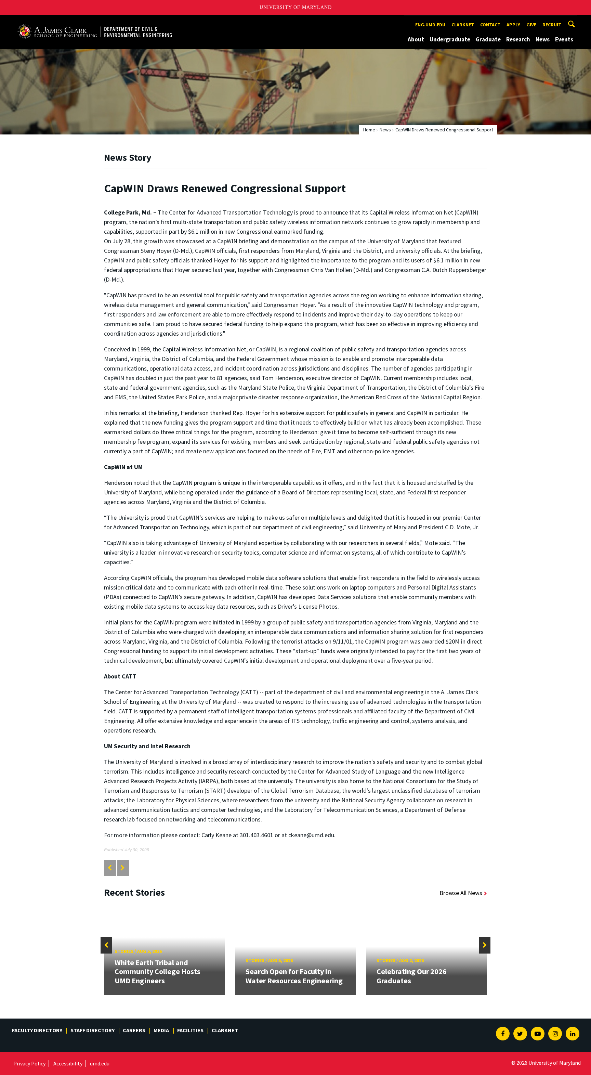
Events (564, 39)
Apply (513, 25)
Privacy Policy (29, 1063)
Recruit (551, 25)
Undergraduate (450, 39)
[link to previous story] (109, 868)
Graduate (488, 39)
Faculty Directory (37, 1030)
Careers (134, 1030)
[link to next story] (122, 868)
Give (531, 25)
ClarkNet (225, 1030)
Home (369, 130)
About (416, 39)
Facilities (190, 1030)
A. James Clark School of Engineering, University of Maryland (94, 21)
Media (161, 1030)
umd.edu (99, 1063)
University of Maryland (296, 7)
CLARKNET (462, 25)
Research (518, 39)
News (543, 39)
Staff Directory (92, 1030)
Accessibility (67, 1063)
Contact (490, 25)
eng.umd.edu (430, 25)
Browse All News (460, 893)
